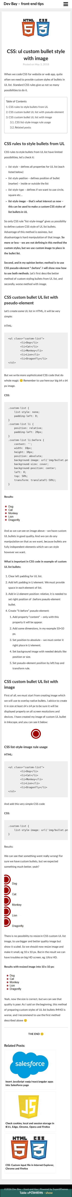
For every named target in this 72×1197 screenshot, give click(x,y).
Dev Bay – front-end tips (24, 4)
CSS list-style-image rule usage (33, 122)
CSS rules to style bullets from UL (28, 107)
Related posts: (23, 127)
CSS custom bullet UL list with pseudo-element (36, 112)
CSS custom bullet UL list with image (30, 117)
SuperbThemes (60, 1189)
